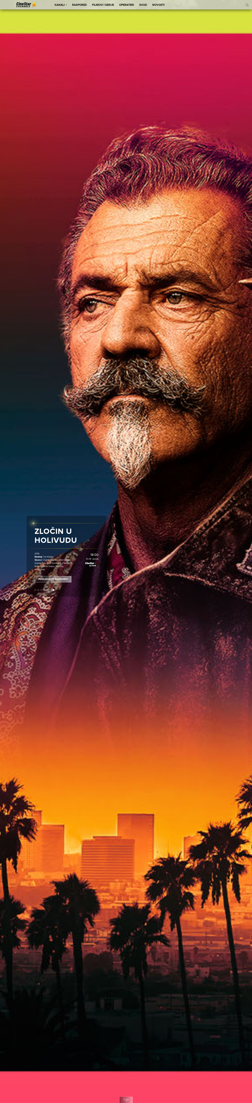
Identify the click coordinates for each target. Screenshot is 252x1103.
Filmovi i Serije (103, 5)
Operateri (126, 5)
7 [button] (53, 579)
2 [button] (38, 579)
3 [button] (41, 579)
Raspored (79, 5)
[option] (126, 551)
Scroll (126, 1099)
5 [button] (47, 579)
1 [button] (35, 579)
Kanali (60, 5)
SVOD (143, 5)
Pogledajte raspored (53, 568)
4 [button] (44, 579)
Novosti (158, 5)
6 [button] (50, 579)
